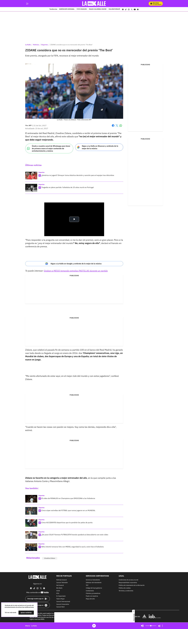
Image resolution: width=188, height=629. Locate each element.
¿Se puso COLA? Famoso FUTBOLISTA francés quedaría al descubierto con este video (74, 534)
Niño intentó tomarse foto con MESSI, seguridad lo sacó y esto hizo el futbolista (72, 547)
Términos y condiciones (126, 591)
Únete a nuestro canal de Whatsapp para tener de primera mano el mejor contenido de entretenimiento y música (51, 148)
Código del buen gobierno (94, 588)
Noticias (36, 44)
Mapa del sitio (90, 599)
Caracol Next (60, 607)
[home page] (94, 3)
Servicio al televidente (93, 580)
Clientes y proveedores (93, 593)
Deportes (44, 44)
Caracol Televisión (62, 582)
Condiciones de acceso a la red (128, 580)
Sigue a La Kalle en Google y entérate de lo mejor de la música (76, 263)
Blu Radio (59, 588)
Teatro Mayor (60, 599)
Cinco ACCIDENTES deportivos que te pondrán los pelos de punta (66, 522)
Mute (142, 625)
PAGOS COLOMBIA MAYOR (97, 9)
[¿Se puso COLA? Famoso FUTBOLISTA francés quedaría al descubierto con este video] (31, 535)
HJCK (58, 591)
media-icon (94, 626)
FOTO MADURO (82, 9)
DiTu (57, 593)
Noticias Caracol (61, 580)
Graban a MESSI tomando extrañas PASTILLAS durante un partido (76, 270)
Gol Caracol (60, 585)
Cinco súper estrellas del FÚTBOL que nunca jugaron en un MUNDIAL (68, 510)
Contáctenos (90, 591)
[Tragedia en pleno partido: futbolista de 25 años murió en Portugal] (31, 187)
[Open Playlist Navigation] (162, 626)
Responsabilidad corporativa (128, 582)
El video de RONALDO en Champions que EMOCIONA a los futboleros (68, 498)
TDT (87, 585)
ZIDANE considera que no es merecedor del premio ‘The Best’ (71, 44)
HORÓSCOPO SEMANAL (67, 9)
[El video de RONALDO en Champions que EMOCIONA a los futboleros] (31, 499)
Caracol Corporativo (62, 604)
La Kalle (28, 44)
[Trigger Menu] (27, 3)
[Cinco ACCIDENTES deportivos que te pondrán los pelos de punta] (31, 523)
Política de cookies (125, 588)
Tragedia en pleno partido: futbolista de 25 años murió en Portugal (67, 187)
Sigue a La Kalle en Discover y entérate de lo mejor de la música (100, 147)
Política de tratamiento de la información (131, 585)
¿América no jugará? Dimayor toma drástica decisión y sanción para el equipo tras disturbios (77, 175)
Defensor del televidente (93, 582)
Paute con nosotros (92, 596)
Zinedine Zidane (49, 558)
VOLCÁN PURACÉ (114, 9)
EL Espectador (61, 596)
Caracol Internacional (63, 601)
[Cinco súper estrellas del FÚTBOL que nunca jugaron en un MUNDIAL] (31, 511)
